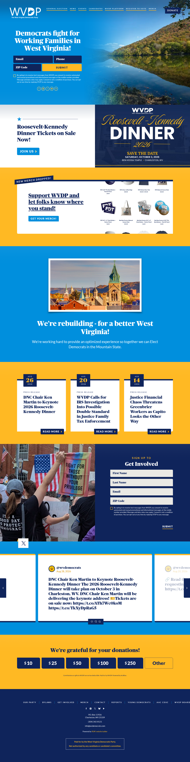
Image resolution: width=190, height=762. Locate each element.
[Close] (137, 357)
